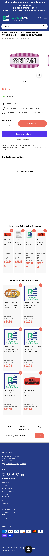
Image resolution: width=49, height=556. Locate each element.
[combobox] (24, 26)
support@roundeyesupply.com (15, 464)
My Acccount (7, 501)
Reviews (5, 494)
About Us (5, 483)
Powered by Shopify (11, 550)
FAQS (4, 507)
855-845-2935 (9, 461)
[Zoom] (39, 75)
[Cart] (39, 18)
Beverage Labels (30, 280)
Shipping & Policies (9, 509)
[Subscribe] (39, 435)
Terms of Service (8, 491)
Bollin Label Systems (10, 38)
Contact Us (6, 504)
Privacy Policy (7, 489)
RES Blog (5, 486)
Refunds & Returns (8, 512)
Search (4, 519)
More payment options (24, 140)
